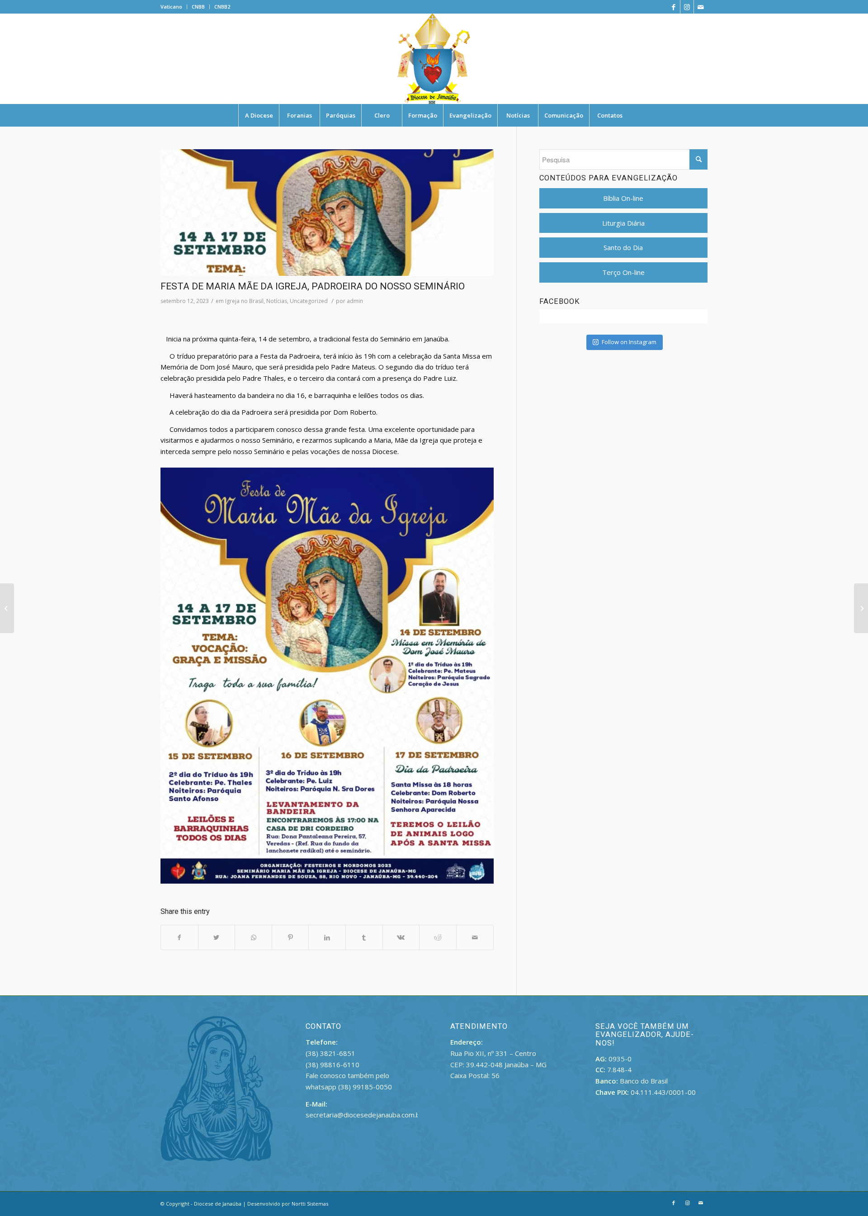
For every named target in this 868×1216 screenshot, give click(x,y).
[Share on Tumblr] (364, 937)
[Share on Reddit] (438, 937)
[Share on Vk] (401, 937)
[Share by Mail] (475, 937)
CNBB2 (222, 6)
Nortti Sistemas (310, 1203)
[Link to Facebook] (673, 7)
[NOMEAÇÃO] (861, 608)
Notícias (276, 301)
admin (355, 301)
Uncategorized (309, 301)
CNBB (198, 6)
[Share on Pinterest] (290, 937)
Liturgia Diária (623, 222)
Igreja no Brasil (244, 301)
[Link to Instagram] (686, 7)
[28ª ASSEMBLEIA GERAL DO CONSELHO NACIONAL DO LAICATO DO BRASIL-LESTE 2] (7, 608)
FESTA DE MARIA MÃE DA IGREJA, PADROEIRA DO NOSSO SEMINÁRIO (312, 286)
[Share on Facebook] (179, 937)
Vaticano (171, 6)
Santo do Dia (623, 247)
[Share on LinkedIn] (327, 937)
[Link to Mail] (701, 7)
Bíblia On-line (623, 198)
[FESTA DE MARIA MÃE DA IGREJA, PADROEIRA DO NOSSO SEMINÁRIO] (327, 212)
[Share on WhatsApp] (253, 937)
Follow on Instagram (629, 342)
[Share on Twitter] (216, 937)
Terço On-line (623, 272)
